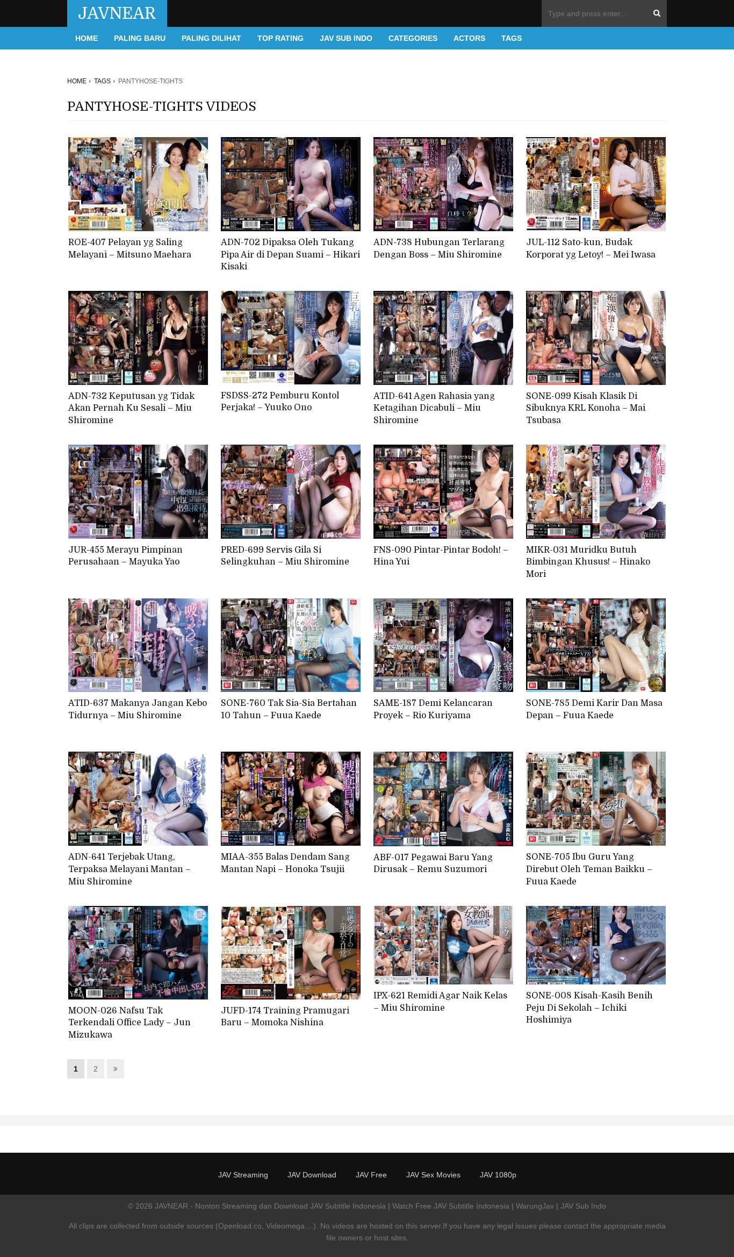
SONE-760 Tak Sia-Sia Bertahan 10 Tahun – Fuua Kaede (289, 709)
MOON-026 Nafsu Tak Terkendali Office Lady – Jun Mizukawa (129, 1023)
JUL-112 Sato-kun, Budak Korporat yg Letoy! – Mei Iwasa (591, 249)
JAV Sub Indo (346, 38)
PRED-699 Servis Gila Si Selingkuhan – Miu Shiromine (285, 556)
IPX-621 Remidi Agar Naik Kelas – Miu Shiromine (440, 1002)
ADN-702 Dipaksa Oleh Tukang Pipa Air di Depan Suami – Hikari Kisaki (290, 255)
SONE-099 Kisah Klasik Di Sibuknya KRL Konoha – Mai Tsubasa (585, 408)
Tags (511, 38)
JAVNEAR (117, 13)
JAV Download (311, 1174)
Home (86, 38)
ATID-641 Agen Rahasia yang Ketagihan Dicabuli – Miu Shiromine (434, 408)
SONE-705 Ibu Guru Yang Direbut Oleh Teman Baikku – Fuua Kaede (589, 869)
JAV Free (371, 1174)
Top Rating (280, 38)
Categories (412, 38)
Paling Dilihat (211, 38)
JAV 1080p (498, 1174)
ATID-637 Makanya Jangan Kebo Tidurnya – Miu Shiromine (137, 709)
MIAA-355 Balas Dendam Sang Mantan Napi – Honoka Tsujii (285, 863)
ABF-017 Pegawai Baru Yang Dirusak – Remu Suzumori (433, 864)
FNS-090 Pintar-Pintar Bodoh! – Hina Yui (440, 556)
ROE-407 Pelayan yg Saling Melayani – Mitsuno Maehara (129, 249)
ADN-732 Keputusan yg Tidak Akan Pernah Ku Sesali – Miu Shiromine (131, 408)
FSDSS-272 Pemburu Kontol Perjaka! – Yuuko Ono (280, 402)
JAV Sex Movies (433, 1174)
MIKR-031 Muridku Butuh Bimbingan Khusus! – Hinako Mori (588, 562)
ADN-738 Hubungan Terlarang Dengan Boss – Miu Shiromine (439, 249)
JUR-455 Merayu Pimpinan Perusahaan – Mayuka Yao (125, 556)
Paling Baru (139, 38)
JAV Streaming (243, 1174)
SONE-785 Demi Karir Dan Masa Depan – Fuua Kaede (594, 709)
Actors (469, 38)
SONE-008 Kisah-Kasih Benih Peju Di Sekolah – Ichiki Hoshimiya (589, 1008)
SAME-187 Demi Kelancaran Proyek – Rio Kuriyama (433, 709)
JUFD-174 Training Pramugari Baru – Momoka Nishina (285, 1017)
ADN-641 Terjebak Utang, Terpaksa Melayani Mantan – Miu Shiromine (129, 869)
